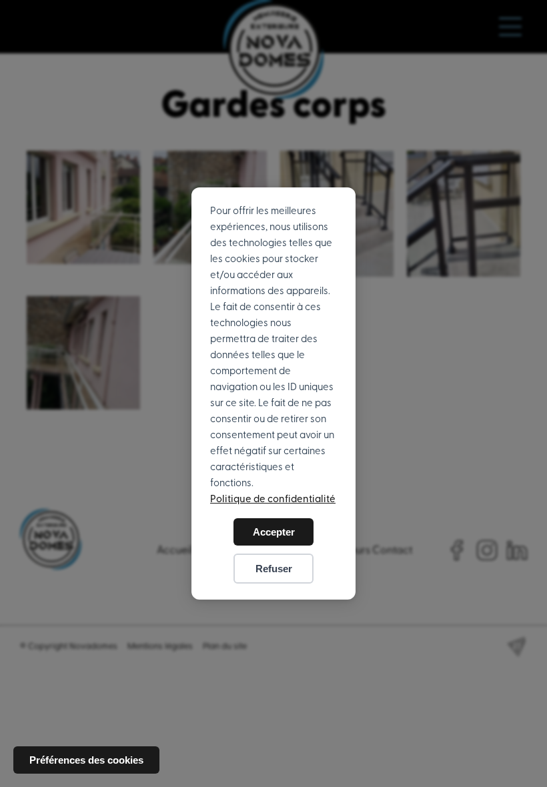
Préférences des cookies (86, 760)
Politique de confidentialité (273, 499)
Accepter (274, 532)
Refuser (273, 568)
